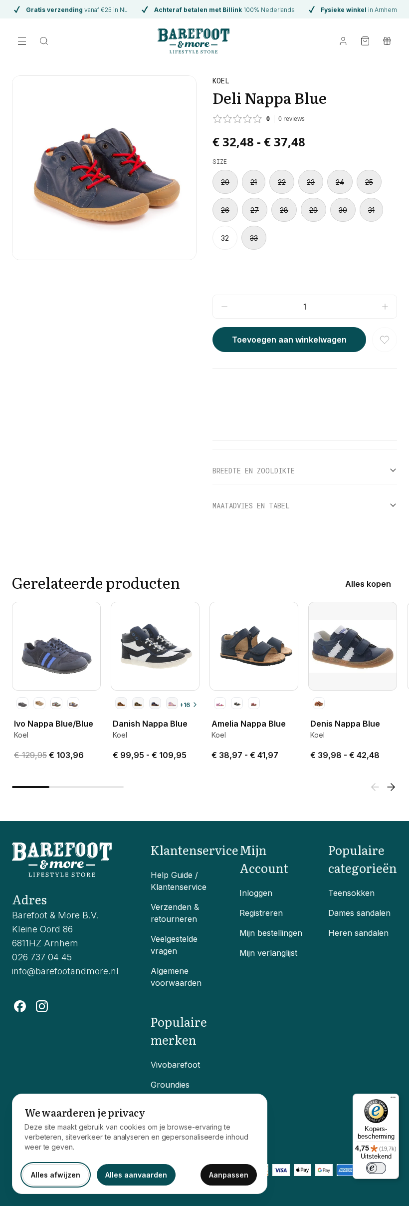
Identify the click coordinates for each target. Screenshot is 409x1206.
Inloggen (255, 893)
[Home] (194, 40)
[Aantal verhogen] (385, 306)
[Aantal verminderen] (224, 306)
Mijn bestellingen (270, 933)
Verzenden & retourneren (175, 913)
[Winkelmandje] (365, 41)
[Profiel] (343, 41)
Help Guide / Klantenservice (178, 881)
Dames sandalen (359, 913)
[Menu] (393, 1100)
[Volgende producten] (391, 787)
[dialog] (139, 1144)
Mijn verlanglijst (268, 953)
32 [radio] (225, 238)
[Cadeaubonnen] (387, 41)
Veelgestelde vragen (174, 945)
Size (219, 161)
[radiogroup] (304, 210)
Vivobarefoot (175, 1065)
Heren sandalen (358, 933)
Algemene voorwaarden (176, 977)
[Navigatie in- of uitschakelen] (22, 41)
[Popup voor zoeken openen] (44, 41)
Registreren (261, 913)
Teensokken (351, 893)
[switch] (376, 1168)
